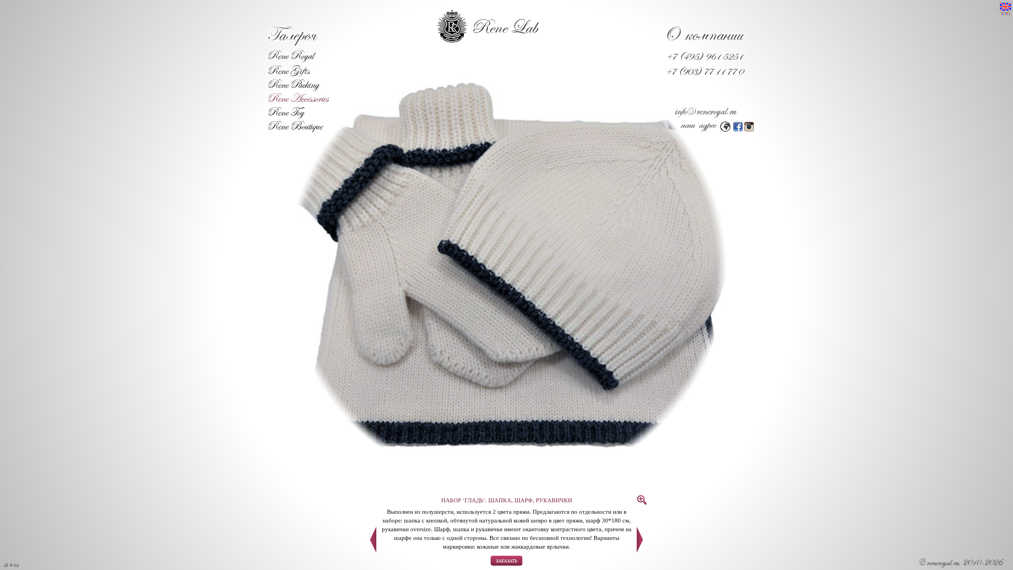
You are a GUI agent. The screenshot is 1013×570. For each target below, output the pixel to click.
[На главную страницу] (6, 565)
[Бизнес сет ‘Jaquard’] (640, 550)
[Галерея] (292, 43)
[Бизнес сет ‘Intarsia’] (373, 550)
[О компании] (706, 43)
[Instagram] (749, 129)
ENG (1005, 13)
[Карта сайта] (11, 565)
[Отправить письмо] (16, 565)
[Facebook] (738, 129)
